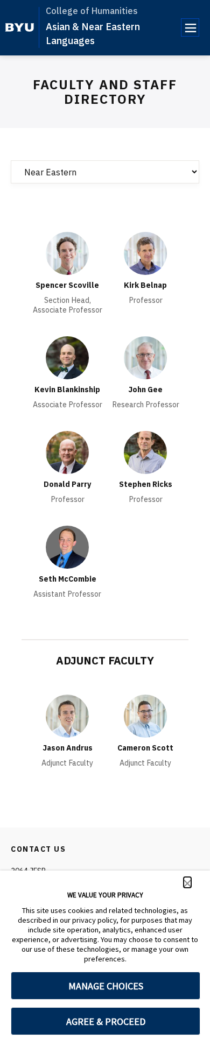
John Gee (145, 389)
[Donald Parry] (67, 452)
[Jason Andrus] (67, 716)
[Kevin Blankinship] (67, 357)
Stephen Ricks (145, 484)
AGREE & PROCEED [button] (105, 1021)
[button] (187, 882)
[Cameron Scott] (145, 716)
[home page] (19, 27)
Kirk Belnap (145, 285)
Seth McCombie (67, 579)
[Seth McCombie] (67, 547)
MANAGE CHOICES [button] (105, 986)
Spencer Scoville (67, 285)
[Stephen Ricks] (145, 452)
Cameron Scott (145, 748)
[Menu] (190, 27)
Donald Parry (67, 484)
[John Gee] (145, 357)
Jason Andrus (68, 748)
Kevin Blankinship (67, 389)
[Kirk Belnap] (145, 253)
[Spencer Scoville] (67, 253)
